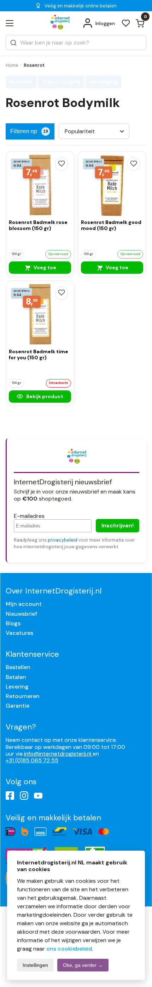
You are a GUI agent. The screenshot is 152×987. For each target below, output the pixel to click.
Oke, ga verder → (83, 965)
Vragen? (21, 727)
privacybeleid (62, 540)
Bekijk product (44, 396)
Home (12, 65)
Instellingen (35, 965)
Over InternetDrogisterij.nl (53, 591)
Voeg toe (44, 267)
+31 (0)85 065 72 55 (32, 760)
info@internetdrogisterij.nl (58, 753)
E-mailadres (29, 516)
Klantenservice (32, 654)
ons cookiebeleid (69, 948)
